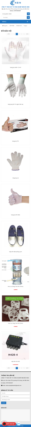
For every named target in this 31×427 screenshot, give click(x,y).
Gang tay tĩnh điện (15, 214)
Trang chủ (5, 25)
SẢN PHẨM (12, 25)
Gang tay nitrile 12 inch (15, 67)
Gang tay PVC (15, 141)
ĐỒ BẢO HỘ (19, 25)
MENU (4, 21)
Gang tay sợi (15, 178)
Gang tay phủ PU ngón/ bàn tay (15, 104)
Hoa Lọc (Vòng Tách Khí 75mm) (15, 286)
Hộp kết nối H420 (15, 361)
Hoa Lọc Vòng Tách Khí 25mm (15, 323)
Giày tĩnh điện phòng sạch (15, 251)
